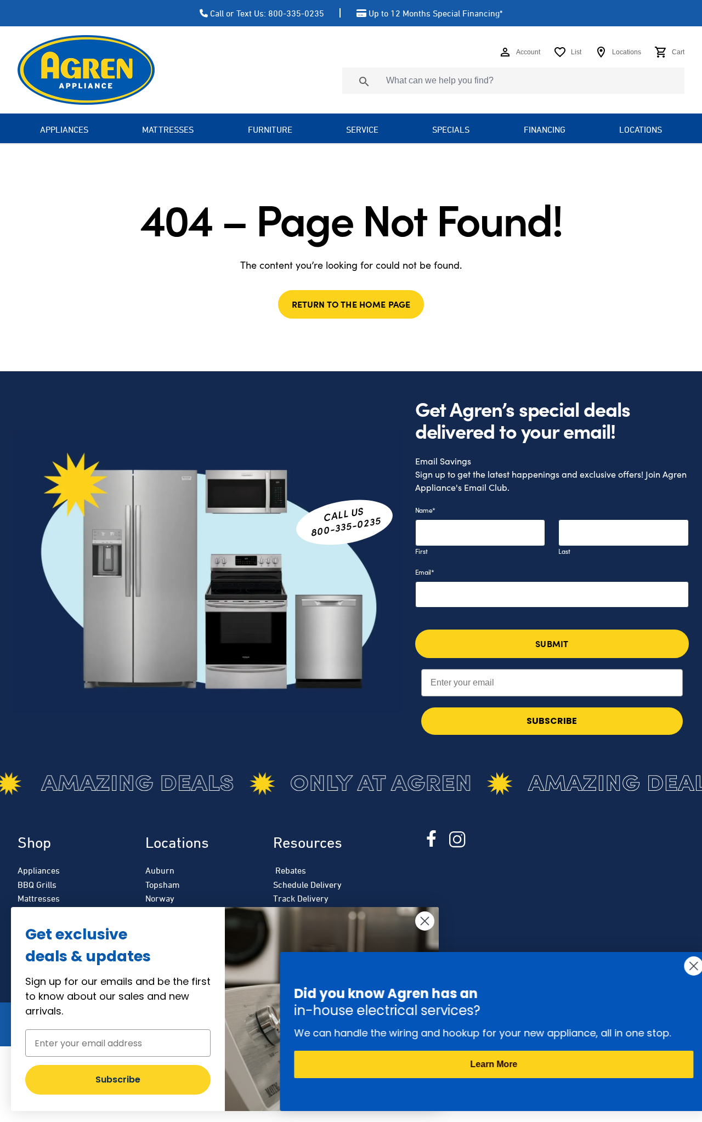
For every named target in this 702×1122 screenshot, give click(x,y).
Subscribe (117, 1079)
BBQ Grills (37, 884)
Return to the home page (351, 304)
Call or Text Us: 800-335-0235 (267, 13)
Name (425, 510)
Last (564, 551)
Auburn (159, 870)
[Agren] (86, 70)
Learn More (488, 1064)
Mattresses (168, 129)
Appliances (39, 870)
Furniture (270, 129)
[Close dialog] (424, 921)
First (421, 551)
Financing (544, 129)
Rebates (289, 870)
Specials (450, 129)
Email (424, 572)
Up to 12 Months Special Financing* (435, 13)
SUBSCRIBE (551, 721)
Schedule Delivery (307, 884)
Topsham (162, 884)
